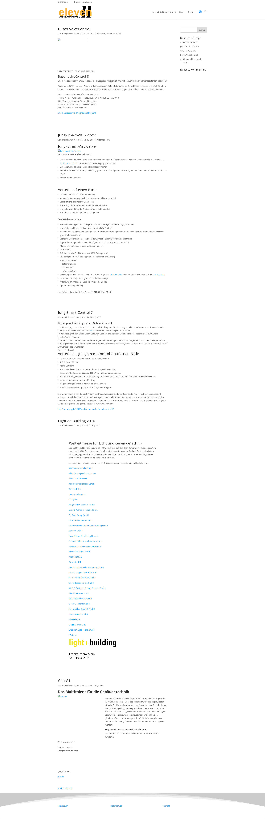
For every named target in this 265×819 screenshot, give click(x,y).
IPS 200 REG (158, 274)
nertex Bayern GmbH (78, 614)
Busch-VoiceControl (74, 28)
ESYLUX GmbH (75, 530)
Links (181, 12)
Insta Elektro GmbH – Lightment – (84, 536)
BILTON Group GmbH (79, 515)
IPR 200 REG (116, 274)
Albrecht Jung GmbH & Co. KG (82, 473)
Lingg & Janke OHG (77, 624)
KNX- (90, 330)
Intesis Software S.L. (78, 494)
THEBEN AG (74, 619)
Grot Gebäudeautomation (80, 520)
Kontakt (192, 12)
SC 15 (68, 163)
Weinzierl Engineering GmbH (81, 630)
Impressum (63, 806)
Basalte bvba (75, 489)
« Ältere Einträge (65, 788)
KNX (121, 33)
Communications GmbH (82, 483)
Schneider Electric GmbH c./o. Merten (85, 541)
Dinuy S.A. (73, 499)
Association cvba (78, 478)
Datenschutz (116, 806)
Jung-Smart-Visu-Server (77, 135)
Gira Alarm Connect (189, 42)
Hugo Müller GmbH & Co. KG (82, 504)
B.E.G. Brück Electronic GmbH (82, 577)
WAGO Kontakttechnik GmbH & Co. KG (86, 567)
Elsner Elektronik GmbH (79, 603)
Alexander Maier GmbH (79, 551)
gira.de (61, 776)
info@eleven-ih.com (71, 33)
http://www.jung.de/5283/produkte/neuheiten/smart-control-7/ (86, 409)
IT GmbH (73, 635)
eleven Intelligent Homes (164, 12)
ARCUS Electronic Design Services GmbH (87, 588)
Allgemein (101, 33)
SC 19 (74, 163)
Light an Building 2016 (76, 420)
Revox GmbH (75, 562)
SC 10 (62, 163)
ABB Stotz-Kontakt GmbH (80, 468)
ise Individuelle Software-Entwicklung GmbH (88, 525)
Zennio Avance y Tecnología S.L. (83, 510)
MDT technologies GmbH (80, 598)
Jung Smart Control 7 (75, 312)
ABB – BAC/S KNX (188, 50)
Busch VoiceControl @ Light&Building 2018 (77, 113)
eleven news (112, 33)
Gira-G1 (64, 680)
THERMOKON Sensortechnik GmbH (85, 546)
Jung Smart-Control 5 (189, 46)
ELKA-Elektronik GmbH (79, 593)
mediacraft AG (75, 556)
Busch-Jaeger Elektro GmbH (81, 583)
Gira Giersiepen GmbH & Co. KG (83, 572)
